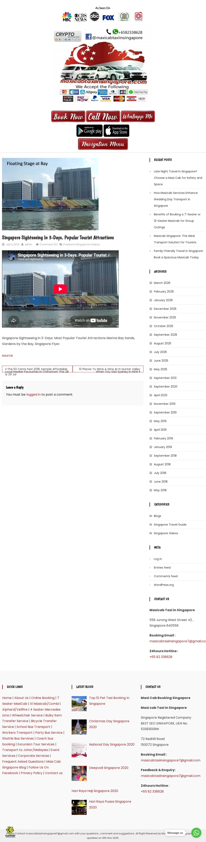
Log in (158, 559)
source (7, 355)
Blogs (157, 516)
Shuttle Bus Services (18, 738)
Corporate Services (33, 755)
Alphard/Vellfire (15, 709)
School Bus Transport (33, 726)
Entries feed (162, 568)
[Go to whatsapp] (196, 833)
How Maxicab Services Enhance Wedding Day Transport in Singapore (176, 199)
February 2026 (164, 292)
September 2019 (165, 412)
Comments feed (166, 576)
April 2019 (160, 430)
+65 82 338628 (160, 657)
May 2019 (160, 421)
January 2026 (163, 300)
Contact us (54, 773)
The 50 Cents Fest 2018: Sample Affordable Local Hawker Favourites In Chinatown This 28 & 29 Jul (37, 369)
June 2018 (161, 482)
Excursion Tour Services (36, 744)
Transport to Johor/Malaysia (25, 750)
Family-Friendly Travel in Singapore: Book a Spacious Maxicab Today (178, 254)
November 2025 (165, 317)
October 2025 (163, 326)
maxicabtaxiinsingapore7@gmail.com (170, 760)
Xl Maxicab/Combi (44, 703)
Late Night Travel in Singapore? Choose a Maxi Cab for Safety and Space (178, 177)
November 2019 (164, 404)
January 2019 (163, 447)
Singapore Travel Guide (170, 525)
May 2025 (160, 369)
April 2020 (160, 395)
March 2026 (162, 283)
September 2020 (165, 387)
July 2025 (160, 352)
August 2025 (162, 343)
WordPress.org (164, 585)
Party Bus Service (49, 732)
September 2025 (165, 335)
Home (7, 698)
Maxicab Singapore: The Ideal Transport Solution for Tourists (175, 239)
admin (28, 244)
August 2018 (162, 464)
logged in (33, 394)
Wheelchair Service (27, 715)
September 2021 (165, 378)
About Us (21, 698)
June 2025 (161, 361)
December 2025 (165, 309)
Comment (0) (49, 244)
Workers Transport (17, 732)
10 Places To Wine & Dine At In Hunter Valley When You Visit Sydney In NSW (109, 369)
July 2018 (160, 473)
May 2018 (160, 490)
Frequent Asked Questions (23, 761)
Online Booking (43, 698)
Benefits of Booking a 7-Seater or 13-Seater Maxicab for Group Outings (177, 220)
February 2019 (163, 438)
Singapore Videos (88, 244)
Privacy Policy (31, 773)
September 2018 (165, 456)
